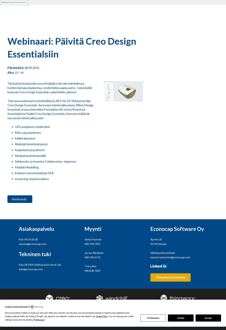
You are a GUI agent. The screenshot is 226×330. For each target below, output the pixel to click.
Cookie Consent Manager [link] (16, 307)
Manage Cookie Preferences (13, 2)
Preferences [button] (39, 320)
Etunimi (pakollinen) (12, 12)
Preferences (153, 318)
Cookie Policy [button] (102, 316)
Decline (180, 318)
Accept (208, 318)
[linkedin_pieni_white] (178, 266)
